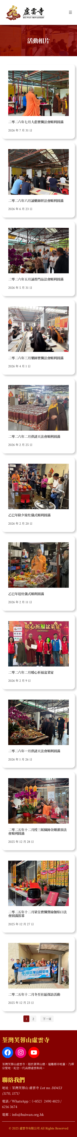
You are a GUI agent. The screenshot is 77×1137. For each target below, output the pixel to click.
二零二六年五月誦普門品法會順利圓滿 (35, 279)
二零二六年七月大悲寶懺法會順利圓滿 (35, 122)
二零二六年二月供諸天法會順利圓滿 (34, 436)
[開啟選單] (70, 12)
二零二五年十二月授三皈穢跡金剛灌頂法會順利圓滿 (37, 831)
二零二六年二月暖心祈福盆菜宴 (31, 672)
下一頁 (47, 1019)
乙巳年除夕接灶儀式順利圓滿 (29, 515)
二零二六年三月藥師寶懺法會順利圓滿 (35, 358)
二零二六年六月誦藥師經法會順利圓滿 (35, 200)
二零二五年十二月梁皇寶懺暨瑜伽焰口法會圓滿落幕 (37, 913)
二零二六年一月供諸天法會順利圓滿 (34, 751)
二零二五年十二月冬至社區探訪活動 (34, 994)
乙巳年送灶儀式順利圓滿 (26, 594)
